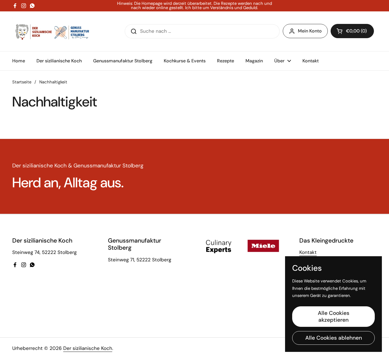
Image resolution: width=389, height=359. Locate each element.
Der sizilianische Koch (87, 348)
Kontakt (308, 252)
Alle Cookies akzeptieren (333, 316)
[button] (352, 31)
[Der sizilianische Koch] (51, 31)
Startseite (21, 82)
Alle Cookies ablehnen (333, 337)
